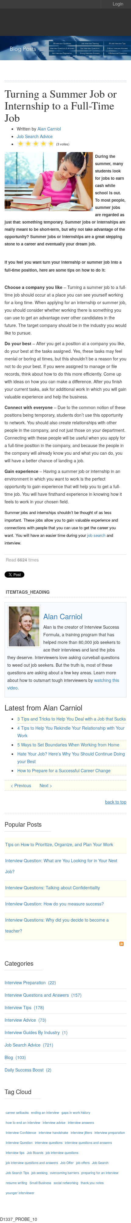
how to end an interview (23, 1122)
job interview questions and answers (32, 1162)
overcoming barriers (64, 1172)
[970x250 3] (65, 48)
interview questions (48, 1142)
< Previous (21, 785)
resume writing (16, 1182)
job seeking (39, 1172)
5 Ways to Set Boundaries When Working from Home (68, 745)
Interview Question (19, 1142)
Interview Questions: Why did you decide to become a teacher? (57, 925)
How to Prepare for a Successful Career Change (64, 770)
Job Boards (35, 1152)
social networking (66, 1182)
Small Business (40, 1182)
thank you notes (92, 1182)
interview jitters (81, 1132)
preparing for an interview (100, 1172)
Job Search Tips (17, 1172)
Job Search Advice (35, 136)
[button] (113, 3)
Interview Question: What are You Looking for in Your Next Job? (61, 865)
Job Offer (67, 1162)
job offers (83, 1162)
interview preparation (109, 1132)
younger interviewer (20, 1192)
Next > (46, 785)
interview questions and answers (88, 1142)
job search (96, 535)
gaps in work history (76, 1112)
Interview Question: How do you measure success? (54, 904)
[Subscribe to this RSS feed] (121, 943)
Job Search (100, 1162)
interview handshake (53, 1132)
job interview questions (62, 1152)
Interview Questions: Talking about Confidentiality (52, 887)
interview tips (15, 1152)
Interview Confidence (21, 1132)
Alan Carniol (49, 129)
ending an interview (45, 1112)
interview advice (54, 1122)
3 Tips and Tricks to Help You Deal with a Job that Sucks (71, 719)
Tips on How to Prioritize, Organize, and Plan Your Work (59, 844)
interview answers (81, 1122)
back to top (115, 802)
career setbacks (17, 1112)
